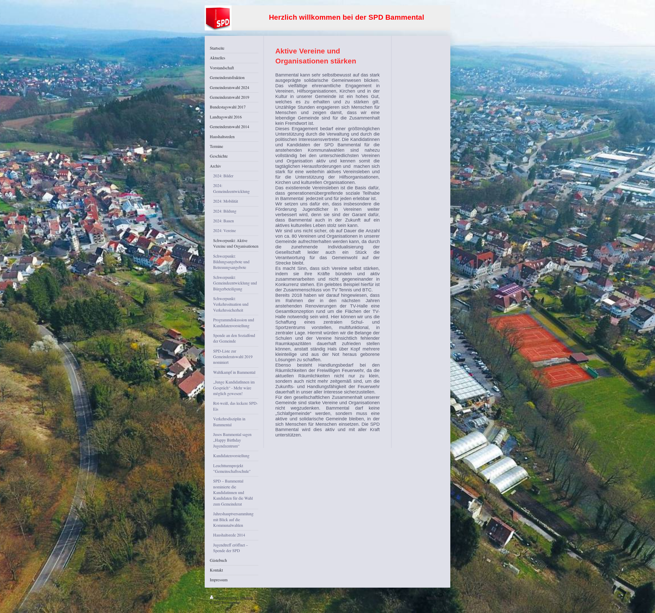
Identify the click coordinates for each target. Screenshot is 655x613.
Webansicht (435, 598)
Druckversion (226, 598)
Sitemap (246, 598)
